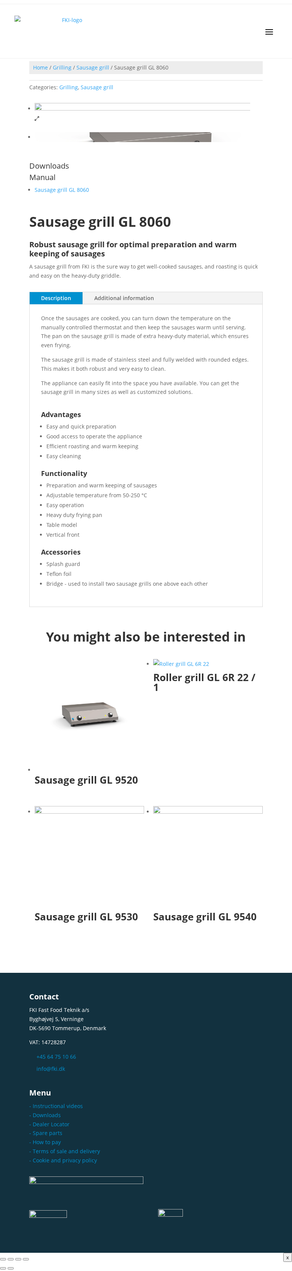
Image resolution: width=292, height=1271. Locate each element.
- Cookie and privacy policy (63, 1160)
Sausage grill (92, 67)
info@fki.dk (50, 1068)
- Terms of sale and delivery (64, 1151)
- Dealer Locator (49, 1124)
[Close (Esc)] (26, 1259)
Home (40, 67)
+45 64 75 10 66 (56, 1056)
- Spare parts (45, 1133)
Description (56, 298)
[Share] (18, 1259)
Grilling (62, 67)
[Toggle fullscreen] (11, 1259)
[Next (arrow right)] (11, 1268)
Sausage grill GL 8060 (62, 189)
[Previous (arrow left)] (3, 1268)
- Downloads (45, 1115)
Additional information (124, 298)
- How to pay (45, 1142)
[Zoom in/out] (3, 1259)
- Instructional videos (56, 1106)
